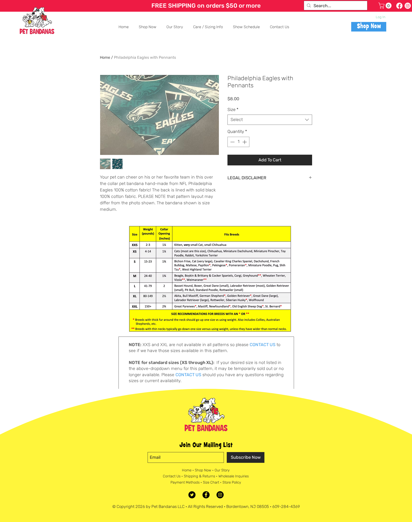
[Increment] (245, 142)
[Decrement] (232, 142)
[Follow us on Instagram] (408, 6)
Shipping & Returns (199, 476)
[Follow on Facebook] (399, 6)
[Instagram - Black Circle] (220, 494)
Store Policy (231, 482)
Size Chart (211, 482)
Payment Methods (185, 482)
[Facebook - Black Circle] (206, 494)
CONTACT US (262, 344)
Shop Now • (205, 470)
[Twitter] (192, 494)
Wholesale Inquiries (233, 476)
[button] (385, 6)
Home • (188, 470)
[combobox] (269, 120)
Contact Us (171, 476)
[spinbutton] (238, 142)
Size (232, 109)
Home (105, 57)
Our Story (222, 470)
